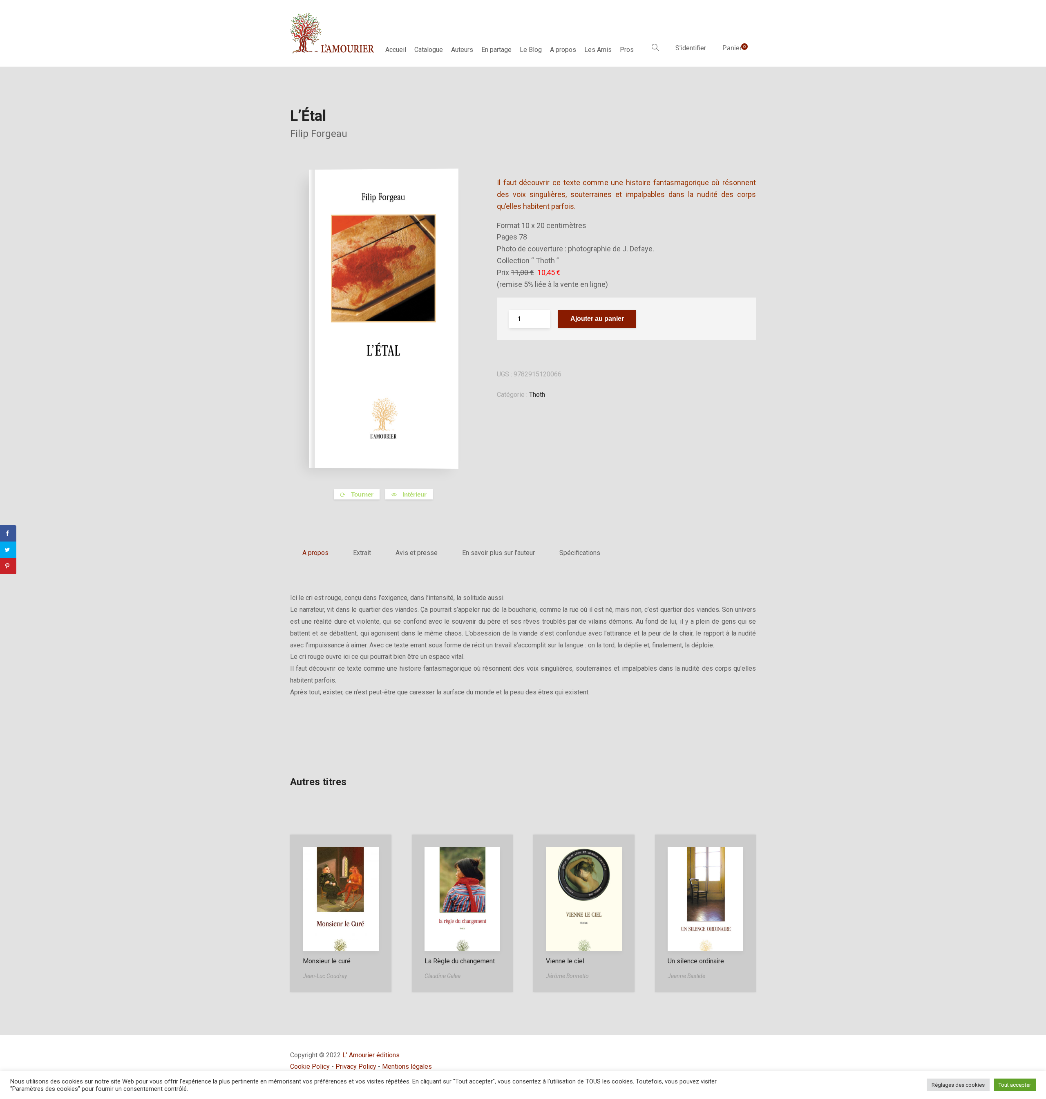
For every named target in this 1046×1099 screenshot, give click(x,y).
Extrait (362, 553)
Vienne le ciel (565, 961)
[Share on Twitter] (8, 550)
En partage (496, 50)
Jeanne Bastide (686, 976)
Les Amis (598, 50)
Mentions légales (407, 1066)
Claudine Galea (442, 976)
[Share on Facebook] (8, 533)
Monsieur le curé (327, 961)
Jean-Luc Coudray (325, 976)
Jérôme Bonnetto (567, 976)
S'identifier (690, 48)
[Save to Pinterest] (8, 566)
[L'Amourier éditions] (332, 33)
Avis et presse (417, 553)
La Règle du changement (460, 961)
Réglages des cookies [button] (958, 1085)
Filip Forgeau (318, 133)
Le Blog (531, 50)
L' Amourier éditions (371, 1055)
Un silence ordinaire (696, 961)
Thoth (537, 394)
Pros (627, 50)
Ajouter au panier (597, 318)
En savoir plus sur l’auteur (498, 553)
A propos (563, 50)
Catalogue (428, 50)
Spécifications (579, 553)
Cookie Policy (310, 1066)
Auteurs (462, 50)
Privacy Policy (355, 1066)
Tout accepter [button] (1015, 1085)
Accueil (395, 50)
